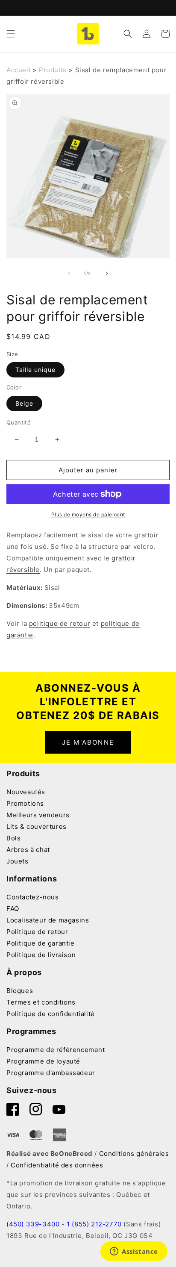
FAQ (12, 909)
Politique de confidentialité (50, 1014)
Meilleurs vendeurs (38, 815)
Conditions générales (134, 1153)
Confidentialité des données (57, 1165)
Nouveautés (25, 792)
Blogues (19, 991)
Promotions (25, 803)
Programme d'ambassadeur (50, 1073)
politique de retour (59, 623)
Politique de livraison (41, 955)
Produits (53, 70)
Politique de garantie (40, 943)
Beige (24, 403)
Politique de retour (37, 932)
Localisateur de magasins (47, 920)
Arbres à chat (28, 850)
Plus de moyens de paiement (88, 514)
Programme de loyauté (43, 1061)
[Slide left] (69, 273)
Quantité (18, 422)
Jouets (17, 861)
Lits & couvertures (36, 826)
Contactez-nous (32, 897)
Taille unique (35, 369)
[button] (10, 33)
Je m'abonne (88, 742)
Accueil (18, 70)
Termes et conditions (41, 1002)
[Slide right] (106, 273)
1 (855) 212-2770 (94, 1224)
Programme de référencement (55, 1050)
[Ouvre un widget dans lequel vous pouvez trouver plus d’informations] (133, 1252)
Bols (13, 838)
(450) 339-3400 (32, 1224)
